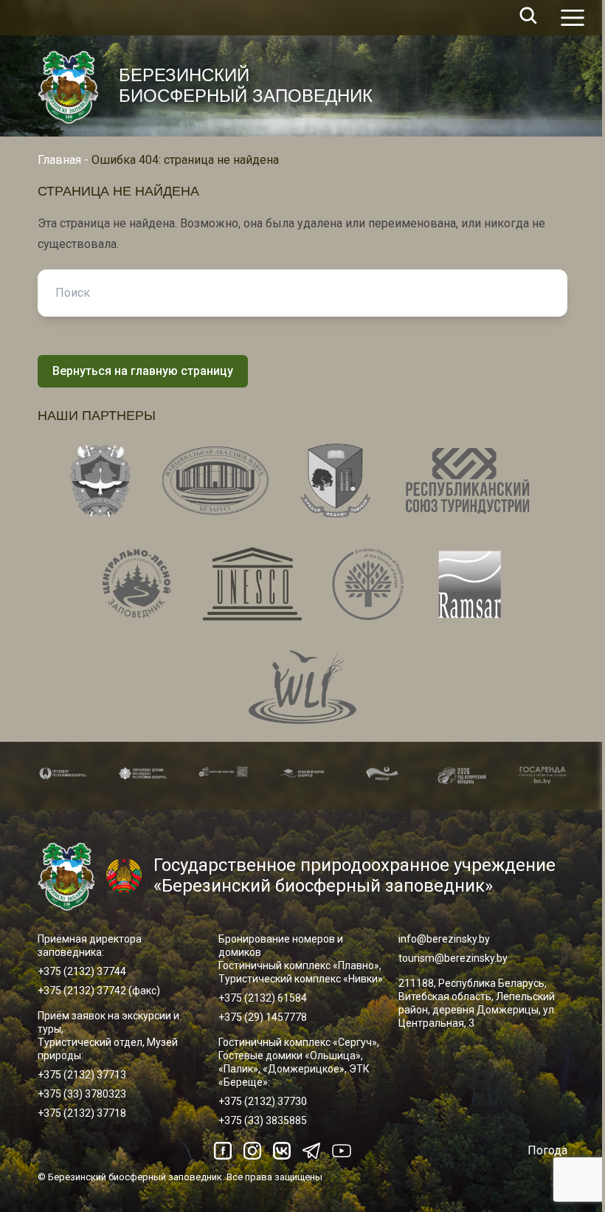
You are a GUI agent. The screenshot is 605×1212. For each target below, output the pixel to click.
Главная (59, 160)
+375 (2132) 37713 (82, 1075)
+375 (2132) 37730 (262, 1101)
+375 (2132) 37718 (82, 1113)
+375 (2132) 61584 (262, 998)
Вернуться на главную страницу (142, 371)
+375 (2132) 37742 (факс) (99, 990)
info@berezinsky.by (444, 939)
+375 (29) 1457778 (262, 1017)
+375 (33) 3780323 (82, 1094)
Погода (547, 1150)
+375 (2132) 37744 (82, 971)
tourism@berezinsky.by (453, 958)
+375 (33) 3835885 (262, 1120)
